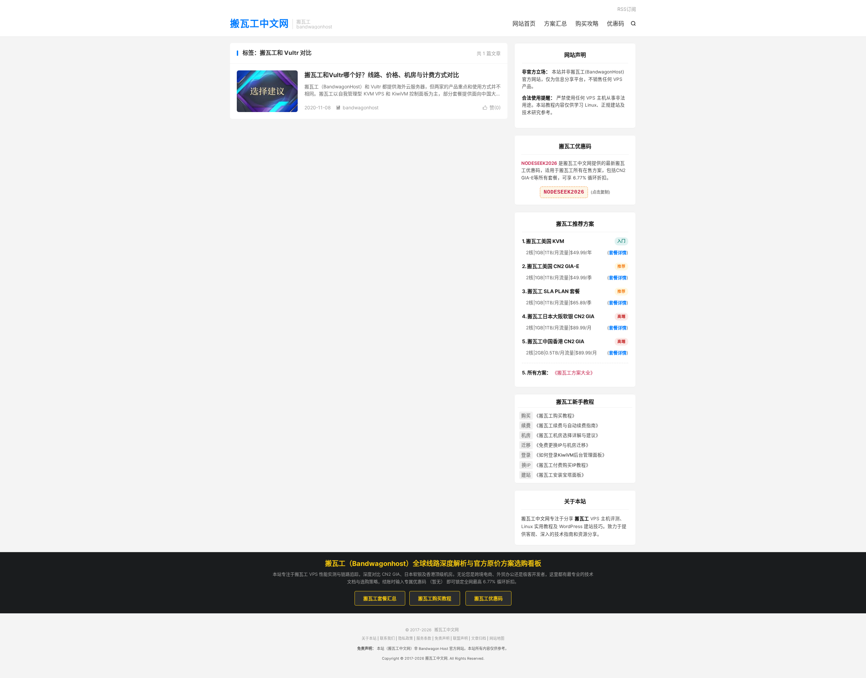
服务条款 (423, 638)
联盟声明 (460, 638)
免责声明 (442, 638)
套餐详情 (617, 252)
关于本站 (369, 638)
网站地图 (496, 638)
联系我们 (387, 638)
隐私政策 (405, 638)
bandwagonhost (357, 107)
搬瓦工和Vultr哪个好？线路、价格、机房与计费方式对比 (381, 75)
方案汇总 (555, 23)
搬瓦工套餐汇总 (379, 598)
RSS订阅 (626, 9)
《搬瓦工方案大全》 (558, 372)
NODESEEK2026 (564, 192)
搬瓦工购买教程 (434, 598)
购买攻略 (586, 23)
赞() (492, 107)
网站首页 (523, 23)
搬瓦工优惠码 (488, 598)
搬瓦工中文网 (259, 24)
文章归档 (478, 638)
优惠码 (615, 23)
